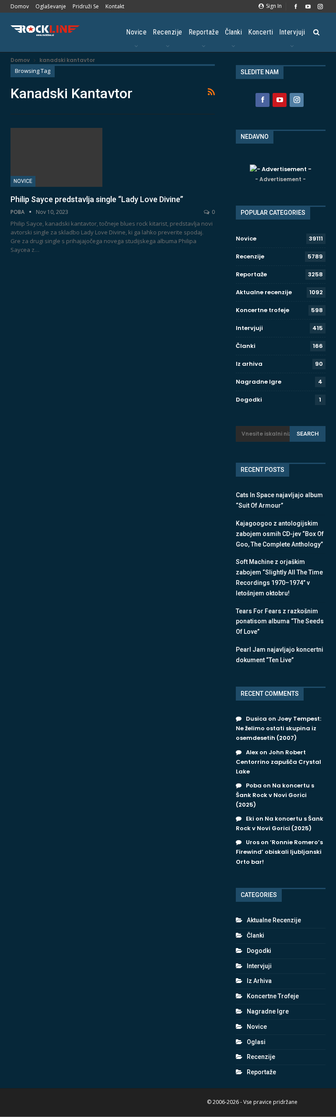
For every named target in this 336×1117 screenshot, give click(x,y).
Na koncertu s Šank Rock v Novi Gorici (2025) (275, 795)
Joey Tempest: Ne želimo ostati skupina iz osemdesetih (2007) (278, 728)
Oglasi (256, 1041)
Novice (136, 32)
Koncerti (260, 32)
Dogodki (249, 399)
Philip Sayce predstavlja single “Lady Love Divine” (96, 199)
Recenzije (167, 32)
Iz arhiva (249, 364)
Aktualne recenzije (264, 292)
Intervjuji (292, 32)
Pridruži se (86, 6)
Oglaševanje (50, 6)
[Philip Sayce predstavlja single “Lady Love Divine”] (56, 157)
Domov (19, 6)
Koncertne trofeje (262, 310)
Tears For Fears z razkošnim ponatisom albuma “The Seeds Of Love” (280, 622)
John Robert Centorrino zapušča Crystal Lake (278, 762)
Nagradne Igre (258, 382)
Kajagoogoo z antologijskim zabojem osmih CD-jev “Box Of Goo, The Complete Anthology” (280, 534)
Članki (233, 32)
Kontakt (114, 6)
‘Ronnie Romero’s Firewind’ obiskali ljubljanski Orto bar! (279, 852)
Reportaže (204, 32)
